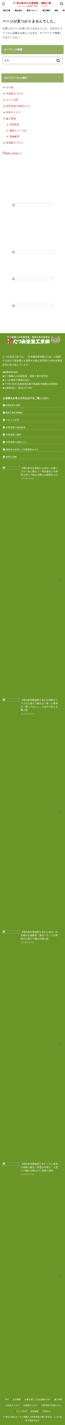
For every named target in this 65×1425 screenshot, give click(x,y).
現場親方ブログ (14, 142)
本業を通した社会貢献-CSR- (37, 1399)
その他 (9, 87)
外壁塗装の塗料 (12, 405)
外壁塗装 (14, 124)
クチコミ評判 (12, 420)
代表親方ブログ (14, 93)
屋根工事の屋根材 (14, 412)
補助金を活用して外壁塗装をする (22, 449)
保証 (56, 10)
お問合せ (46, 1411)
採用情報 (34, 1411)
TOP (7, 1399)
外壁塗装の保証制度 (15, 427)
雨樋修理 (14, 136)
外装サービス (13, 112)
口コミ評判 (12, 99)
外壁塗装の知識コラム (18, 106)
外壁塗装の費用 (13, 434)
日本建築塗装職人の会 (39, 356)
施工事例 (46, 10)
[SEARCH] (61, 4)
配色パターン (32, 10)
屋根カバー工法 (18, 130)
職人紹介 (18, 10)
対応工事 (6, 10)
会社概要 (17, 1399)
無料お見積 (11, 457)
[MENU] (3, 4)
